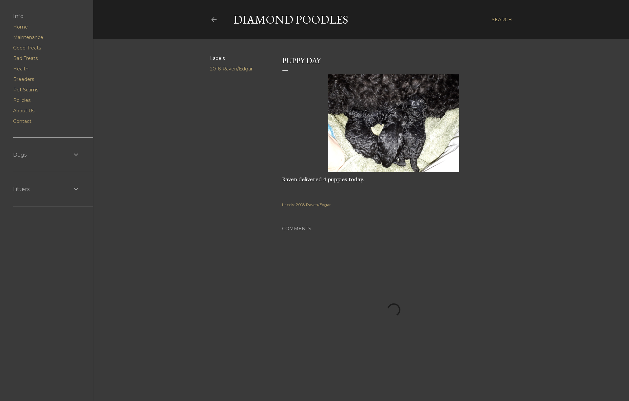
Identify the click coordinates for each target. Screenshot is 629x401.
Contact (22, 121)
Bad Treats (25, 58)
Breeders (23, 79)
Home (20, 27)
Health (21, 69)
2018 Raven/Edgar (231, 69)
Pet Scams (25, 90)
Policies (21, 100)
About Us (23, 111)
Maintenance (28, 37)
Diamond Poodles (291, 19)
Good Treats (27, 48)
